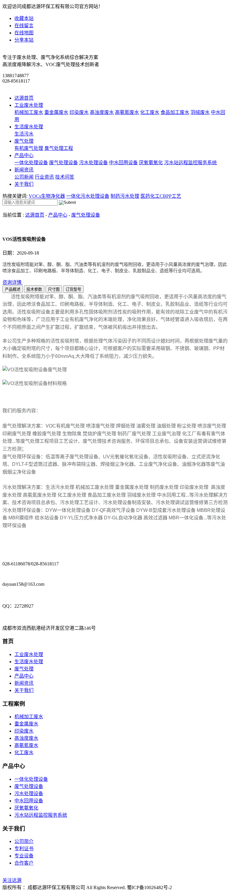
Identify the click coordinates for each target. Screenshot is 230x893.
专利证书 (24, 848)
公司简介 (24, 841)
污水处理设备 (93, 162)
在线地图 (24, 32)
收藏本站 (24, 18)
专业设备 (24, 855)
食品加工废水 (175, 112)
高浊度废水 (102, 112)
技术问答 (64, 176)
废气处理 (24, 141)
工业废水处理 (28, 105)
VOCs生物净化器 (47, 196)
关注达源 (12, 880)
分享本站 (24, 39)
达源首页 (24, 98)
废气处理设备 (63, 162)
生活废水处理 (28, 126)
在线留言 (24, 25)
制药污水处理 (125, 196)
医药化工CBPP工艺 (160, 196)
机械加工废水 (28, 112)
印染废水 (79, 112)
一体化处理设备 (31, 162)
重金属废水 (56, 112)
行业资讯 (44, 176)
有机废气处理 (28, 148)
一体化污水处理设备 (87, 196)
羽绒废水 (200, 112)
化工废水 (149, 112)
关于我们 (24, 184)
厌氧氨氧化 (151, 162)
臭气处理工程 (58, 148)
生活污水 (24, 133)
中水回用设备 (123, 162)
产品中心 (24, 155)
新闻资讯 (24, 169)
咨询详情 (12, 282)
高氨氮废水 (127, 112)
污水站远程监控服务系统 (190, 162)
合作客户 (24, 862)
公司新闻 (24, 176)
